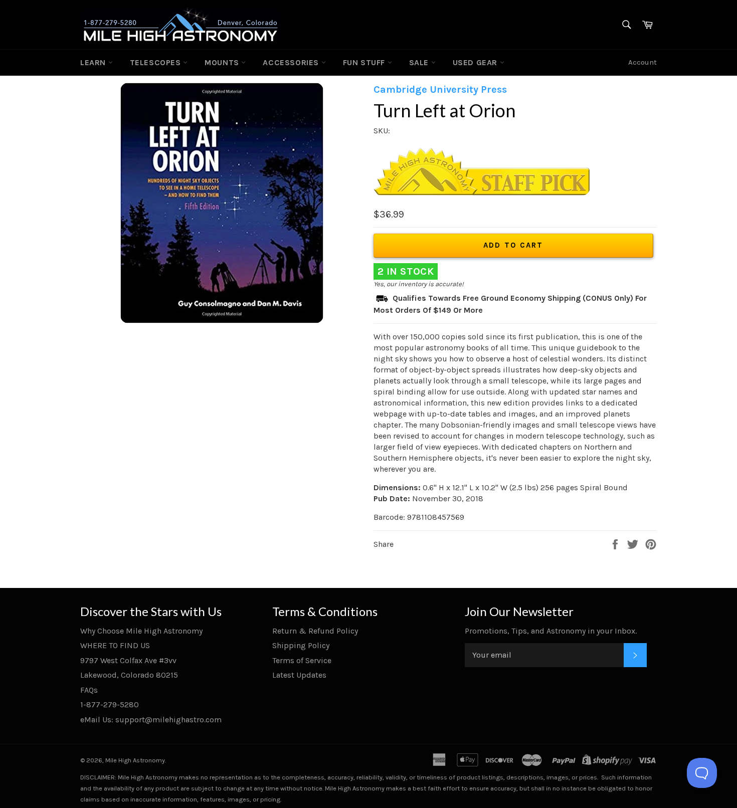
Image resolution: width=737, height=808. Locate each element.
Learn (94, 62)
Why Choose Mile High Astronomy (141, 631)
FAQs (89, 690)
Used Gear (476, 62)
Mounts (223, 62)
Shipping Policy (300, 645)
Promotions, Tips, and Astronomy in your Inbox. (551, 631)
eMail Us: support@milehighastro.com (151, 719)
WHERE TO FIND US (115, 645)
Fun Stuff (365, 62)
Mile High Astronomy (135, 760)
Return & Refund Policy (315, 631)
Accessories (292, 62)
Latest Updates (299, 675)
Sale (420, 62)
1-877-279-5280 (109, 704)
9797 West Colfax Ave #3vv (128, 660)
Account (642, 62)
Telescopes (156, 62)
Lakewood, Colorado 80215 (129, 675)
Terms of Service (301, 660)
